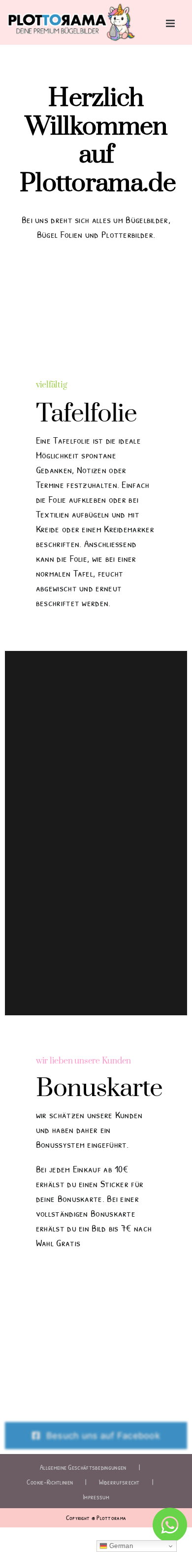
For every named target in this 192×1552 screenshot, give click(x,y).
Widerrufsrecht (119, 1482)
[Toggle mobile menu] (171, 23)
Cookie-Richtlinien (50, 1482)
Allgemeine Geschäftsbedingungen (83, 1467)
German (120, 1546)
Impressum (96, 1496)
